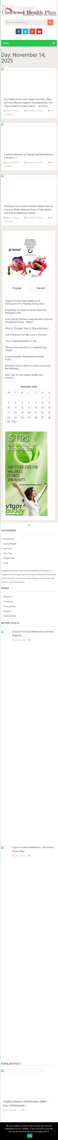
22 (42, 412)
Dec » (15, 421)
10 (8, 407)
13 (29, 407)
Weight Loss (9, 558)
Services (7, 611)
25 (15, 417)
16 (49, 407)
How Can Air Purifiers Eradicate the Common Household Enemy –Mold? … (29, 320)
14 (35, 407)
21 (35, 412)
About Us (8, 597)
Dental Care (9, 539)
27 (29, 417)
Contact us (8, 601)
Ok (29, 1136)
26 (22, 417)
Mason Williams (12, 111)
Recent (41, 288)
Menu (6, 43)
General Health (10, 544)
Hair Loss (8, 548)
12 (22, 407)
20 (29, 412)
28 (35, 417)
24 (8, 417)
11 (15, 407)
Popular (17, 288)
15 (42, 407)
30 (49, 417)
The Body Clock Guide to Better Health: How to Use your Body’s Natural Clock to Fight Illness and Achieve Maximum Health (28, 209)
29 (42, 417)
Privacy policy (9, 606)
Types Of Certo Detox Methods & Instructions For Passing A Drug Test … (25, 302)
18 (15, 412)
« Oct (7, 421)
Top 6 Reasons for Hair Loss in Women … (26, 334)
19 (22, 412)
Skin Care (8, 553)
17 (8, 412)
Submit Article (10, 616)
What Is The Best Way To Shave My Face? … (28, 328)
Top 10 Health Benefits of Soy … (22, 341)
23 (49, 412)
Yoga (6, 563)
